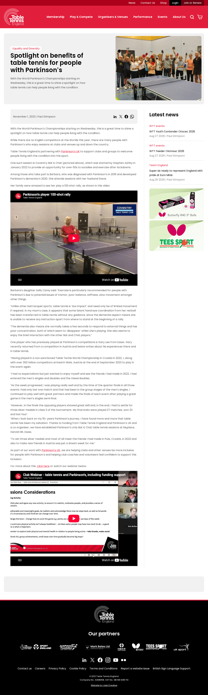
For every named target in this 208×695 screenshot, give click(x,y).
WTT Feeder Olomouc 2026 (166, 151)
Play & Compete (81, 17)
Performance (142, 17)
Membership (55, 17)
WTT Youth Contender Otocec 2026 (172, 132)
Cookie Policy (77, 668)
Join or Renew (193, 3)
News (132, 3)
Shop (163, 3)
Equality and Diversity (26, 48)
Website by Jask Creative (104, 685)
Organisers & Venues (113, 17)
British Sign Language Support (171, 668)
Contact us (25, 668)
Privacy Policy (57, 668)
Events (162, 17)
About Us (179, 17)
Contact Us (148, 3)
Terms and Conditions (103, 668)
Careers (40, 668)
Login (175, 3)
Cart (199, 17)
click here (43, 466)
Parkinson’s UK (70, 151)
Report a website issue (135, 668)
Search (191, 17)
